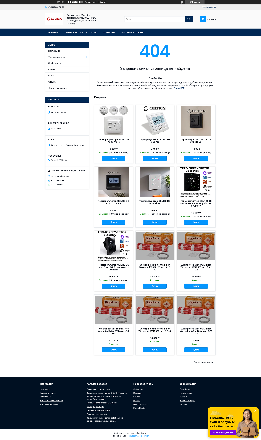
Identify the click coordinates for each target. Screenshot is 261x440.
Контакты (109, 32)
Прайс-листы (54, 63)
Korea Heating (139, 408)
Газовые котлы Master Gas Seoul (102, 403)
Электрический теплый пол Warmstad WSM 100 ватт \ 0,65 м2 (196, 331)
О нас (94, 32)
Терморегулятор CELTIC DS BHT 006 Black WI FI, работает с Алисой (196, 203)
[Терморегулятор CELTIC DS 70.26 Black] (196, 120)
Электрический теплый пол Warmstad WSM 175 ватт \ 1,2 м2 (113, 331)
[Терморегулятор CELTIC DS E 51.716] (155, 120)
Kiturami (136, 397)
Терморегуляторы (95, 406)
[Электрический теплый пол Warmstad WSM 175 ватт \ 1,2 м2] (113, 310)
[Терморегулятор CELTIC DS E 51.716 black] (113, 182)
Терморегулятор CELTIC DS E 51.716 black (113, 202)
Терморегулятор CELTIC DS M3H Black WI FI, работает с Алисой (113, 267)
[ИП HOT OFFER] (54, 24)
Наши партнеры (187, 400)
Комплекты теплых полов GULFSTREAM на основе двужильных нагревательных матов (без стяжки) (107, 396)
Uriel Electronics (140, 404)
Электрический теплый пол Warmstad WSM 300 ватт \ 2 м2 (155, 330)
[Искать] (189, 19)
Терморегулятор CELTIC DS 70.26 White (113, 140)
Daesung (137, 393)
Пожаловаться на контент (138, 436)
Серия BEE (179, 88)
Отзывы (52, 82)
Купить (114, 158)
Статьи (51, 69)
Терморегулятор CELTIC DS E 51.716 (154, 140)
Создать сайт (90, 2)
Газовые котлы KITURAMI (98, 410)
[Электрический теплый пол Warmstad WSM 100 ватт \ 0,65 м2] (196, 310)
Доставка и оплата (132, 32)
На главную (45, 389)
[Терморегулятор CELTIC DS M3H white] (155, 182)
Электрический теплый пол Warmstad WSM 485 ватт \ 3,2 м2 (196, 267)
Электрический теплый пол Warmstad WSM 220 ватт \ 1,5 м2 (154, 267)
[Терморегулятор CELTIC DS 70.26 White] (113, 120)
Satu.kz (144, 433)
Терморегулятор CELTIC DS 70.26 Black (196, 140)
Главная (53, 32)
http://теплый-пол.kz (60, 176)
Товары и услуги (73, 32)
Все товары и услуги (203, 362)
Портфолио (54, 51)
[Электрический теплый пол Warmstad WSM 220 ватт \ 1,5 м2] (155, 246)
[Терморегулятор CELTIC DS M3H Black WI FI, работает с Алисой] (113, 246)
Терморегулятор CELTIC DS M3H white (154, 202)
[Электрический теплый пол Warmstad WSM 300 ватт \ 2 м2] (155, 310)
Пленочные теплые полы (98, 389)
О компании (45, 397)
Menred (136, 400)
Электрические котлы (97, 414)
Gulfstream (138, 389)
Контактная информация (51, 400)
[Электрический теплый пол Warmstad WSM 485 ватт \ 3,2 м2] (196, 246)
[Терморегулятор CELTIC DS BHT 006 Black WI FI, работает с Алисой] (196, 182)
